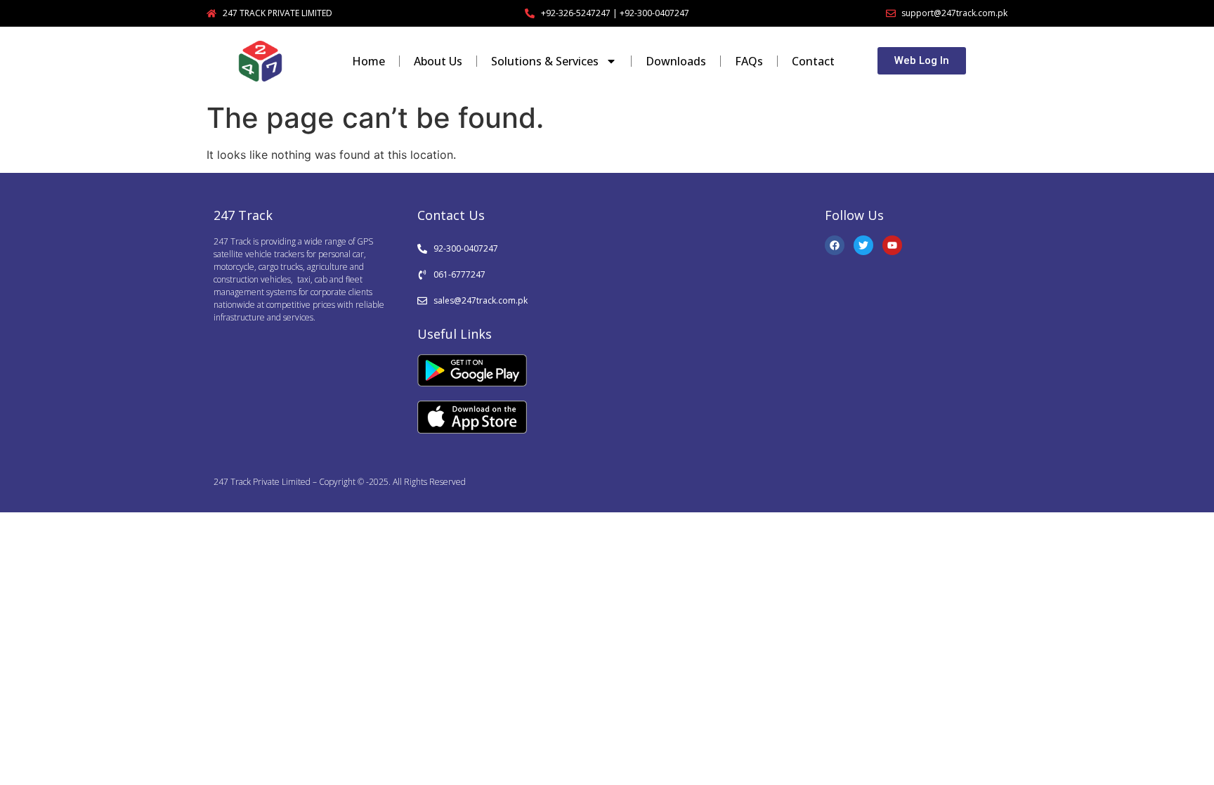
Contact (813, 61)
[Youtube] (892, 245)
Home (368, 61)
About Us (438, 61)
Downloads (676, 61)
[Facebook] (834, 245)
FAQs (749, 61)
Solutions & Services (545, 61)
